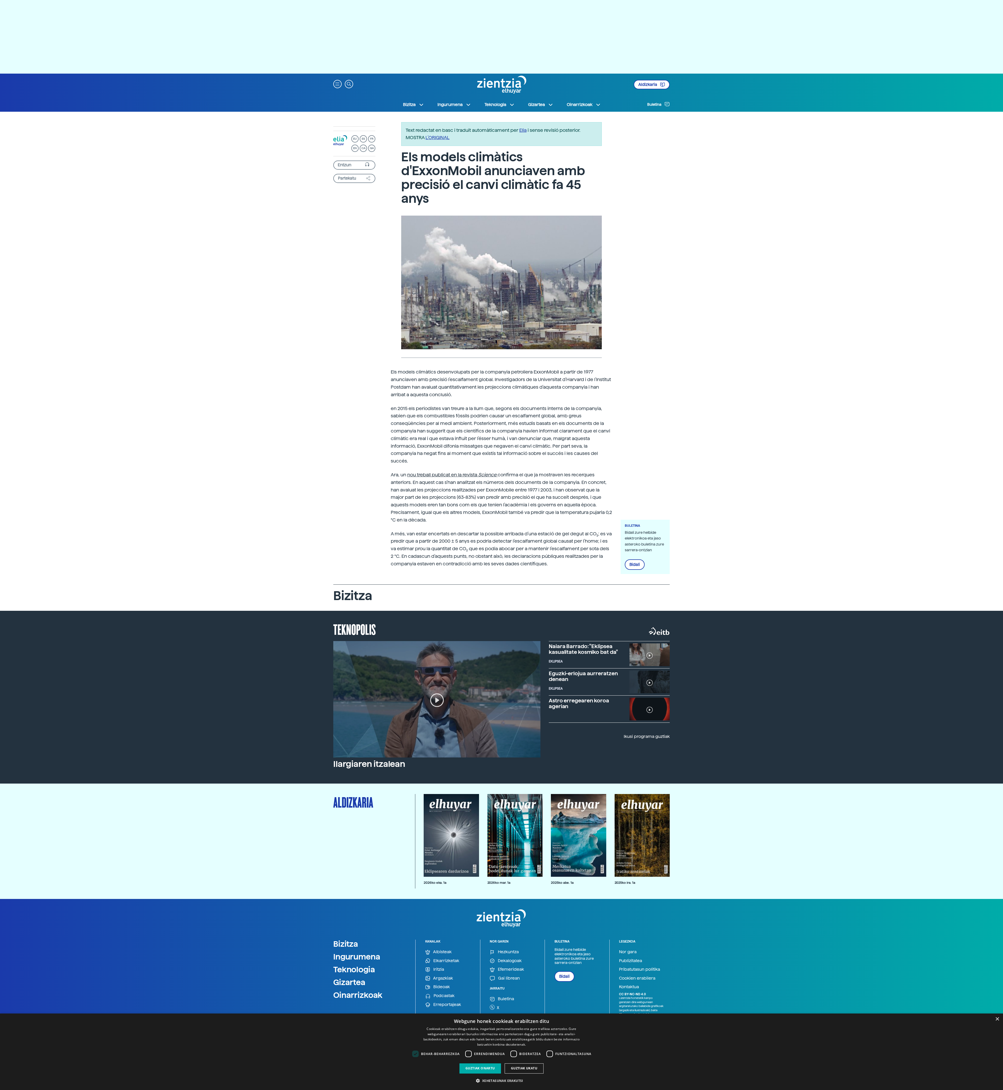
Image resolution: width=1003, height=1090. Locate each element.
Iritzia (438, 969)
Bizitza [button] (409, 104)
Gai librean (508, 978)
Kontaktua (629, 986)
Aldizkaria (648, 84)
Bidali (634, 564)
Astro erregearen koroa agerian (579, 703)
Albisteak (442, 951)
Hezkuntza (508, 951)
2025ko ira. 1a (625, 883)
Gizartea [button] (536, 104)
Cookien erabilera (637, 978)
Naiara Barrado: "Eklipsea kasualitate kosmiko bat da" (583, 649)
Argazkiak (442, 978)
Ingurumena (356, 956)
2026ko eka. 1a (435, 883)
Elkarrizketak (445, 960)
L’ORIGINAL (437, 137)
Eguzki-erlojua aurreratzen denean (583, 676)
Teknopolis (354, 629)
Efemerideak (510, 969)
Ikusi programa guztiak (647, 736)
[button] (337, 83)
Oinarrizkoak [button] (579, 104)
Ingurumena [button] (450, 104)
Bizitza (345, 944)
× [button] (997, 1019)
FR (372, 138)
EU (355, 138)
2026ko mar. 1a (498, 883)
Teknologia (354, 969)
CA (363, 148)
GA (372, 148)
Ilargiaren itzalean (369, 764)
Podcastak (443, 995)
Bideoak (441, 986)
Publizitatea (630, 960)
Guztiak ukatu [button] (524, 1068)
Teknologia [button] (495, 104)
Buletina (654, 104)
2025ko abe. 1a (562, 883)
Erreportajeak (446, 1004)
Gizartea (349, 982)
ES (363, 138)
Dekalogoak (509, 960)
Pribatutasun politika (639, 969)
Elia (523, 130)
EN (355, 148)
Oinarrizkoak (357, 995)
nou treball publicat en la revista (452, 474)
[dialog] (501, 1052)
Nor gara (628, 951)
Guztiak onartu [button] (480, 1068)
